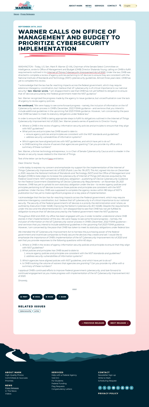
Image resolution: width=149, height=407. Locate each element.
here (50, 158)
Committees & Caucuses (16, 378)
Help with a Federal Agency (64, 375)
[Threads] (131, 388)
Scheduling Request (107, 381)
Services (99, 6)
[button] (24, 297)
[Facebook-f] (100, 388)
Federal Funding (59, 383)
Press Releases (27, 14)
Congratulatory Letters (62, 389)
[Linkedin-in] (118, 388)
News (89, 6)
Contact (112, 6)
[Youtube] (113, 388)
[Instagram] (109, 388)
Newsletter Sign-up (107, 375)
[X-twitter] (104, 388)
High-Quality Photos (14, 375)
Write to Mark (104, 378)
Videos (8, 394)
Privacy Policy (108, 393)
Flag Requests (58, 386)
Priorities (9, 381)
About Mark (75, 6)
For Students (57, 381)
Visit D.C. (55, 378)
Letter (36, 311)
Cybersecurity (25, 311)
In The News (11, 391)
